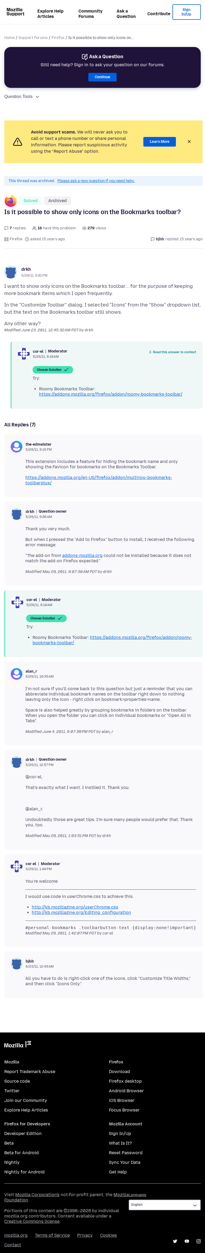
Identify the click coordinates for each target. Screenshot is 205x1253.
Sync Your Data (124, 1162)
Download (119, 1071)
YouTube (187, 1241)
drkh (26, 269)
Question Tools (18, 96)
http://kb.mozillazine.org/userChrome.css (75, 907)
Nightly (11, 1162)
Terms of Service (52, 1235)
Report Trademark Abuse (29, 1071)
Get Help (118, 1172)
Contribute (158, 13)
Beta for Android (21, 1152)
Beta (9, 1143)
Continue (102, 77)
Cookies (108, 1235)
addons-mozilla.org (82, 555)
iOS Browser (122, 1100)
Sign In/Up (186, 12)
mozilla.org (15, 1235)
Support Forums (33, 38)
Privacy (85, 1235)
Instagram (198, 1241)
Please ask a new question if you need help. (96, 181)
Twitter (11, 1090)
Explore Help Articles (50, 14)
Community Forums (90, 14)
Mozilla (17, 1045)
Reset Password (126, 1152)
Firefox (58, 38)
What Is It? (120, 1143)
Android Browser (126, 1090)
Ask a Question (126, 14)
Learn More (159, 141)
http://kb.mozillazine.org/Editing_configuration (81, 912)
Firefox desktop (125, 1081)
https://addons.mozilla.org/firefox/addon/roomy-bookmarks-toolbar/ (111, 394)
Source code (17, 1081)
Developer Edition (23, 1133)
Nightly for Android (24, 1172)
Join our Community (25, 1100)
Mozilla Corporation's (37, 1194)
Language (137, 1195)
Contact (12, 1244)
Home (9, 38)
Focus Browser (124, 1110)
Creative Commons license (32, 1221)
